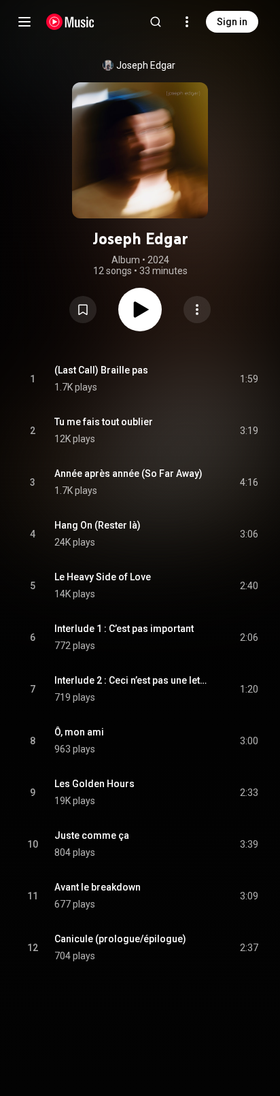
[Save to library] (83, 309)
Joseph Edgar (145, 65)
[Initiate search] (156, 22)
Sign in (232, 21)
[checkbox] (249, 379)
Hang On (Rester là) (97, 525)
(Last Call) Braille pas (101, 370)
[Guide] (24, 22)
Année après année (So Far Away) (128, 473)
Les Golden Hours (94, 783)
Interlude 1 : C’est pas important (124, 628)
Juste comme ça (91, 835)
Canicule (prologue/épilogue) (120, 938)
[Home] (70, 22)
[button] (83, 309)
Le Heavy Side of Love (102, 576)
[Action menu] (197, 309)
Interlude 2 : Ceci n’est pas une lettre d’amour (131, 680)
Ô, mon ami (79, 732)
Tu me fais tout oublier (103, 421)
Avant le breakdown (97, 887)
